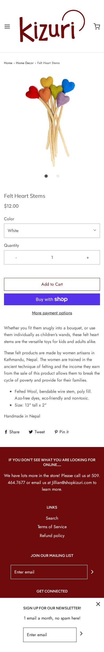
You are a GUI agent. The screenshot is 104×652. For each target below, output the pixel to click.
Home (8, 63)
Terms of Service (52, 527)
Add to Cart (52, 284)
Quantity (11, 245)
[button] (52, 122)
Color (9, 219)
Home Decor (25, 63)
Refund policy (52, 535)
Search (52, 518)
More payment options (52, 313)
